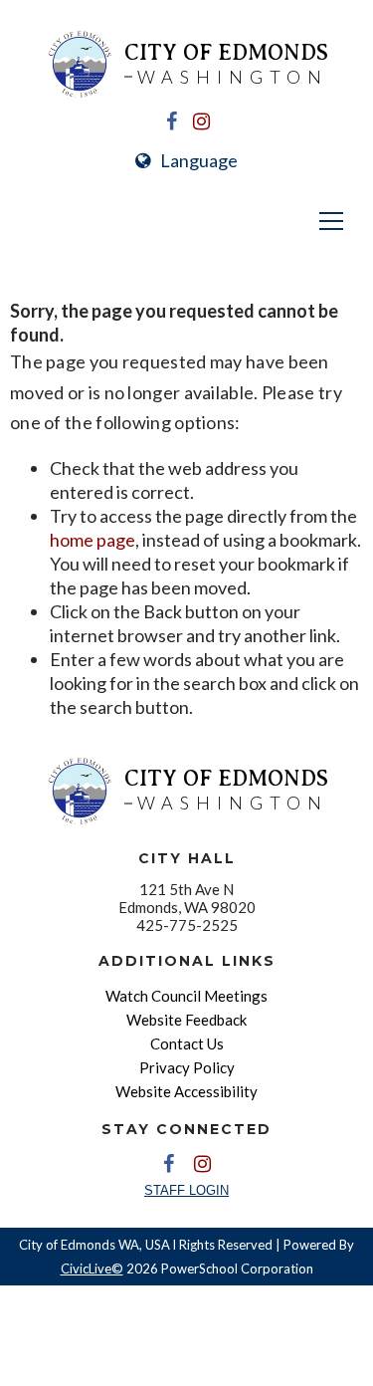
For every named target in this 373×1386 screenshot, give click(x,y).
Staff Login (186, 1190)
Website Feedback (186, 1020)
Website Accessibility (186, 1091)
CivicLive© (92, 1268)
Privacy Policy (187, 1067)
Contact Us (187, 1043)
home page (92, 540)
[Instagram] (202, 121)
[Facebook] (172, 121)
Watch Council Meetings (186, 996)
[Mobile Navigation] (186, 221)
